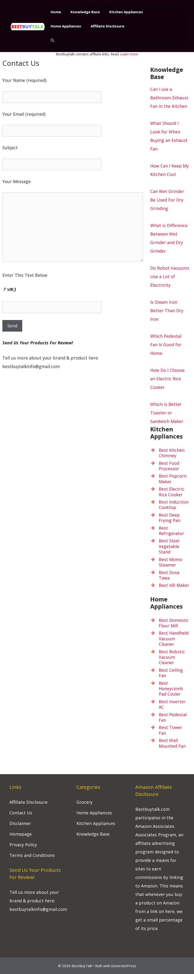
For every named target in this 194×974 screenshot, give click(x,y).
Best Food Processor (169, 465)
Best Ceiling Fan (171, 672)
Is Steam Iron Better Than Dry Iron (166, 310)
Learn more (129, 54)
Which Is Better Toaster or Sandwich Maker (166, 412)
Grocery (84, 802)
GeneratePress (123, 965)
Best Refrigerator (171, 530)
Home (56, 11)
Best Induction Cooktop (174, 504)
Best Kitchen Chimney (172, 452)
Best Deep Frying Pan (169, 517)
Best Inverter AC (172, 704)
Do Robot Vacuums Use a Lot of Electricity (169, 276)
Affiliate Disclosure (107, 26)
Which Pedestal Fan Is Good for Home (165, 344)
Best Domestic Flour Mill (174, 622)
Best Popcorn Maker (172, 478)
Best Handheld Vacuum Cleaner (174, 638)
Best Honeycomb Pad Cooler (171, 688)
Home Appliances (66, 26)
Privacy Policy (23, 844)
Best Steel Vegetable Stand (169, 546)
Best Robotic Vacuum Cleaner (172, 657)
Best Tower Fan (170, 730)
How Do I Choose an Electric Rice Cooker (167, 378)
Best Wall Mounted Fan (172, 743)
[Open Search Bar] (52, 40)
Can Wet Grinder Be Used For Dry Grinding (167, 200)
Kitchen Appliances (126, 11)
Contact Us (20, 813)
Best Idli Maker (174, 585)
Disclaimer (20, 823)
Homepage (20, 834)
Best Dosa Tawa (169, 575)
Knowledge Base (85, 11)
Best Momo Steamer (170, 562)
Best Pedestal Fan (173, 717)
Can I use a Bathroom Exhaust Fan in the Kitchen (169, 97)
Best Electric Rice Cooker (171, 491)
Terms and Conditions (32, 855)
